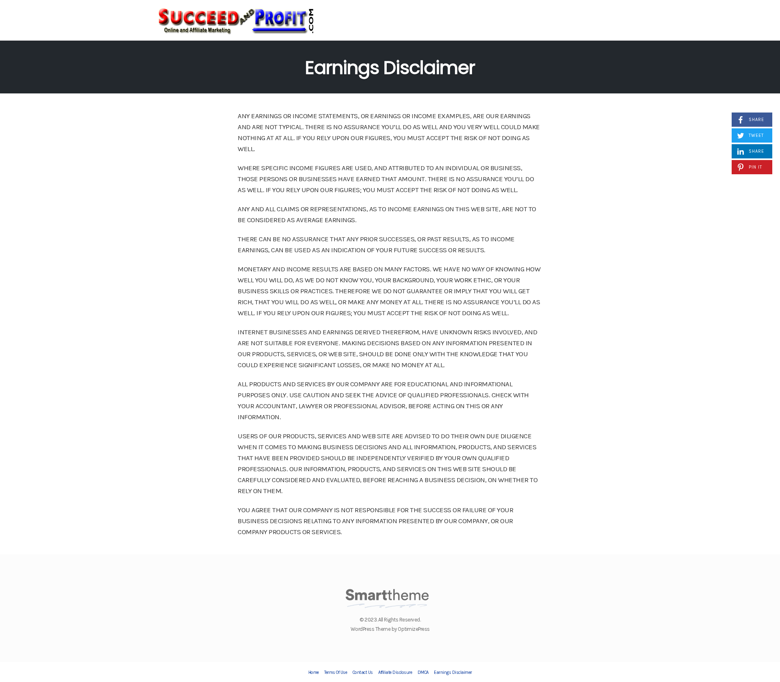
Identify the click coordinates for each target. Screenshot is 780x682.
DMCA (423, 672)
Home (313, 672)
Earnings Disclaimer (390, 67)
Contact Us (363, 672)
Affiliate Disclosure (395, 672)
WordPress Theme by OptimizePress (390, 629)
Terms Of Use (335, 672)
